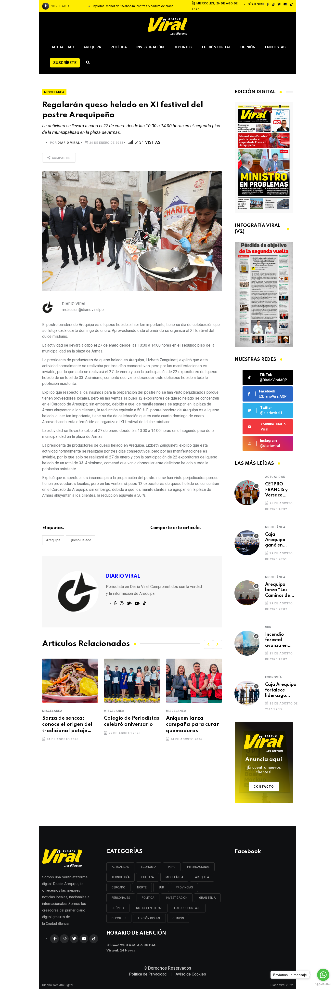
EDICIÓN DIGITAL (149, 918)
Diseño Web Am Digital (57, 983)
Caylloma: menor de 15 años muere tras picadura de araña (132, 6)
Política (119, 47)
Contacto (264, 786)
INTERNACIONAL (198, 867)
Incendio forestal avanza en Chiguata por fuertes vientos (277, 640)
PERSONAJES (121, 897)
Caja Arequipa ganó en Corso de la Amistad (277, 540)
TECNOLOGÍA (120, 877)
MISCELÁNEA (174, 877)
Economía (273, 677)
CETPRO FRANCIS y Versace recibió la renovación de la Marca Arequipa (278, 490)
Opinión (248, 47)
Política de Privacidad (148, 974)
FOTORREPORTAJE (187, 908)
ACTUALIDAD (120, 867)
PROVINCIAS (184, 887)
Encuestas (275, 47)
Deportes (183, 47)
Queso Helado (80, 540)
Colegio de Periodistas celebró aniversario (131, 721)
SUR (161, 887)
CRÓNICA (118, 908)
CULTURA (147, 877)
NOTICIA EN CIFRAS (149, 908)
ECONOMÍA (148, 867)
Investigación (150, 47)
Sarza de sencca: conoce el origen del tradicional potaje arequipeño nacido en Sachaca (69, 725)
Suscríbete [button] (65, 62)
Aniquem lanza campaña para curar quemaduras (192, 724)
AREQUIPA (202, 877)
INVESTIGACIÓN (176, 897)
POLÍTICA (148, 897)
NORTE (142, 887)
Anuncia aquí (263, 766)
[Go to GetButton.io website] (323, 984)
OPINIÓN (178, 918)
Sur (268, 627)
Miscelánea (52, 711)
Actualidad (63, 47)
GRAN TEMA (207, 897)
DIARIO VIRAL (69, 142)
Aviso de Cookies (191, 974)
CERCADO (118, 887)
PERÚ (171, 867)
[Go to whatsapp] (323, 975)
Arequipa (92, 47)
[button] (208, 644)
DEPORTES (119, 918)
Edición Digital (216, 47)
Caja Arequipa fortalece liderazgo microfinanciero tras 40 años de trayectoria (282, 690)
